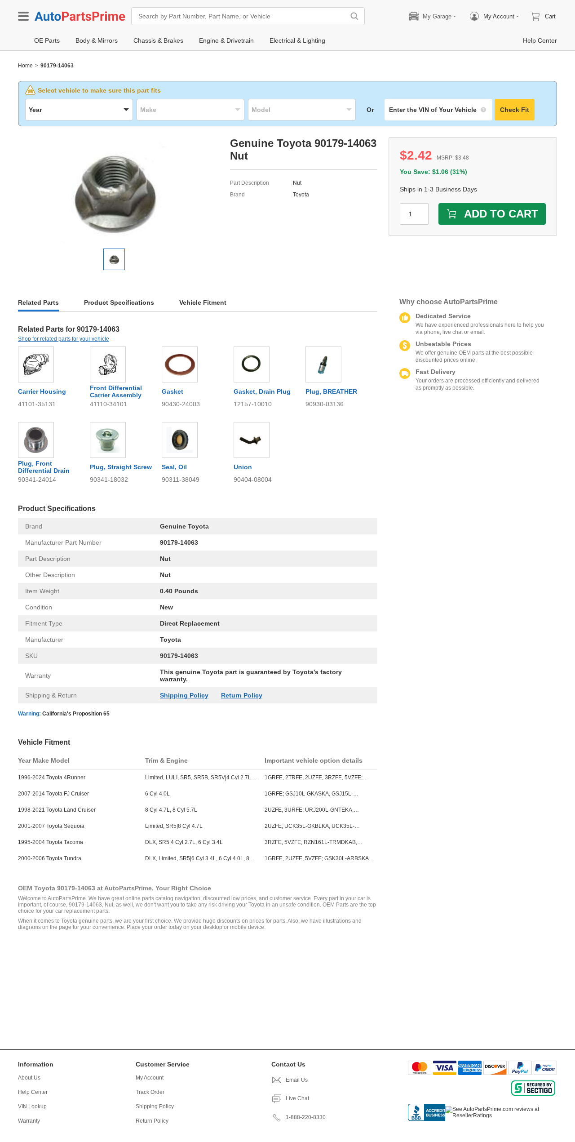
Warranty (29, 1121)
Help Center (33, 1092)
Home (25, 65)
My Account (150, 1078)
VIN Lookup (32, 1106)
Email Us (297, 1080)
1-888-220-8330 (306, 1117)
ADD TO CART (501, 214)
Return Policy (241, 695)
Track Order (150, 1092)
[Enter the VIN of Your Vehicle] (438, 109)
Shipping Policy (184, 695)
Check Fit (514, 109)
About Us (29, 1078)
